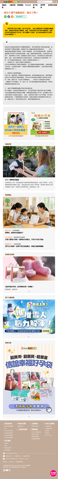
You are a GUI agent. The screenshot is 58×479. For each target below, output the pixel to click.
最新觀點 (20, 5)
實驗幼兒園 (20, 426)
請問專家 (43, 6)
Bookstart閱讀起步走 (36, 432)
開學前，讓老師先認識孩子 (14, 233)
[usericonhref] (55, 2)
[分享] (5, 16)
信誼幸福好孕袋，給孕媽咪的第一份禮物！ (19, 287)
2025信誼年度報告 (8, 437)
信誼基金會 (8, 423)
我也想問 (20, 16)
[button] (18, 1)
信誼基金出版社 (35, 426)
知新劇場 (47, 430)
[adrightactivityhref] (29, 379)
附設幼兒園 (22, 423)
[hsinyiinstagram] (9, 470)
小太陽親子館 (48, 426)
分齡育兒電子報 (7, 448)
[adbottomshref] (15, 123)
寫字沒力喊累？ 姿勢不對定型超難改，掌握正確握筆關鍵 (24, 246)
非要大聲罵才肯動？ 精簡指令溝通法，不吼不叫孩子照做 (24, 239)
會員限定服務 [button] (52, 5)
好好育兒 (6, 443)
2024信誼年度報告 (8, 435)
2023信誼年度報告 (8, 433)
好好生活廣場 (49, 423)
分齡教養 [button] (12, 5)
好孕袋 (5, 445)
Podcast (28, 5)
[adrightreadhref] (29, 317)
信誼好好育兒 (9, 456)
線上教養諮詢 (7, 450)
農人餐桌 (47, 433)
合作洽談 (11, 461)
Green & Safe (48, 435)
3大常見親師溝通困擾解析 (15, 136)
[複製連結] (12, 16)
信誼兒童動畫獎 (35, 436)
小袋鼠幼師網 (22, 429)
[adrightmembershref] (29, 270)
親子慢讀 (35, 6)
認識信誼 (5, 461)
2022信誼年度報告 (8, 430)
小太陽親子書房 (48, 428)
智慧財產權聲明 (19, 461)
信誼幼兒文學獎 (35, 434)
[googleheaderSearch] (53, 2)
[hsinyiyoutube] (7, 470)
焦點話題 (4, 6)
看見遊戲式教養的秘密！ (42, 136)
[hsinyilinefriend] (4, 470)
